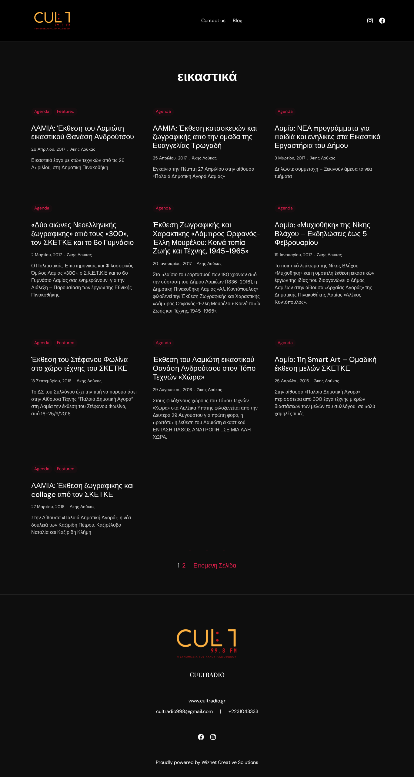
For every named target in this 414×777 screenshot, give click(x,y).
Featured (66, 111)
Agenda (41, 111)
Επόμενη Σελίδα (214, 565)
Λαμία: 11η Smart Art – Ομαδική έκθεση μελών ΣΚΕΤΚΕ (325, 364)
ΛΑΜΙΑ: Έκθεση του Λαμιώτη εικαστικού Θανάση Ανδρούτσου (82, 133)
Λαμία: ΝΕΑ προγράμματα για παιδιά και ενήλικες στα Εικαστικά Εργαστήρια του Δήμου (328, 137)
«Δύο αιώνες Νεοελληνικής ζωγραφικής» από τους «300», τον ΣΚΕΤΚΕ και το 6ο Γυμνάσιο (82, 234)
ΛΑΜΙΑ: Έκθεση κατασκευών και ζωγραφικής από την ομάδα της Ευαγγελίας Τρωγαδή (205, 137)
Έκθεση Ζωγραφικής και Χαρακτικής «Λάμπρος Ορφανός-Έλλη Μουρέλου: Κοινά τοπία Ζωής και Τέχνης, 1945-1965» (207, 238)
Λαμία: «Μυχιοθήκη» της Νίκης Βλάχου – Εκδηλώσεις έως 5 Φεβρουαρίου (322, 234)
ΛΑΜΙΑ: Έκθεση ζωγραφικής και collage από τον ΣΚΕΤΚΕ (82, 490)
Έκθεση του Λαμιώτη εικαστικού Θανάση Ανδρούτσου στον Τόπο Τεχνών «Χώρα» (204, 368)
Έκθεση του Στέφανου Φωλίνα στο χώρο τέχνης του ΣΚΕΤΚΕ (79, 364)
